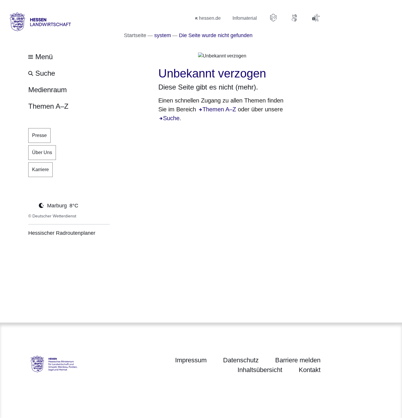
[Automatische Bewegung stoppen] (31, 205)
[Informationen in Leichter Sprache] (273, 17)
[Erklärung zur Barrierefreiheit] (315, 17)
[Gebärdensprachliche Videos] (294, 17)
